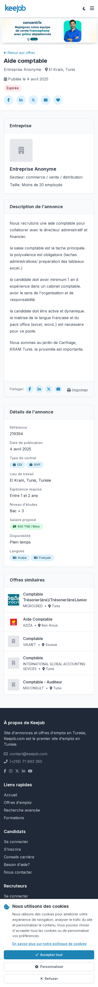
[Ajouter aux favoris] (58, 100)
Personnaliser (51, 967)
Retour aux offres (21, 53)
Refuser (51, 978)
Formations (14, 817)
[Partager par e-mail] (45, 100)
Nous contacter (18, 872)
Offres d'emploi (17, 802)
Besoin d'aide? (17, 864)
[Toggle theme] (84, 8)
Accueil (10, 794)
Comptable (33, 638)
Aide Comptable (38, 619)
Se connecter (16, 841)
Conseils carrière (19, 857)
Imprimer (80, 390)
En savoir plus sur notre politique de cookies (49, 944)
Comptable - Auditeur (42, 682)
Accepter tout (51, 955)
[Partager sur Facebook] (8, 100)
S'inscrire (12, 849)
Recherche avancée (22, 810)
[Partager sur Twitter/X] (33, 100)
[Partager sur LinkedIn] (21, 100)
